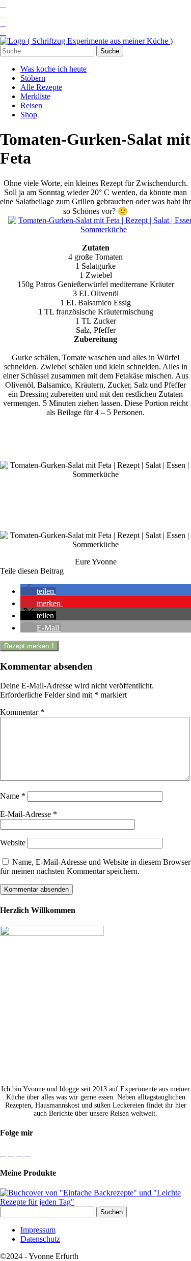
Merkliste (35, 96)
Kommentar (22, 712)
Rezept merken (29, 646)
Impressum (38, 1229)
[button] (38, 591)
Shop (28, 114)
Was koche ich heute (53, 69)
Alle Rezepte (41, 87)
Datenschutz (40, 1239)
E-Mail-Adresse (28, 814)
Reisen (31, 105)
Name (12, 796)
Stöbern (32, 78)
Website (12, 842)
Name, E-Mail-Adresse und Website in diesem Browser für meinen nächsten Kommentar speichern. (95, 866)
